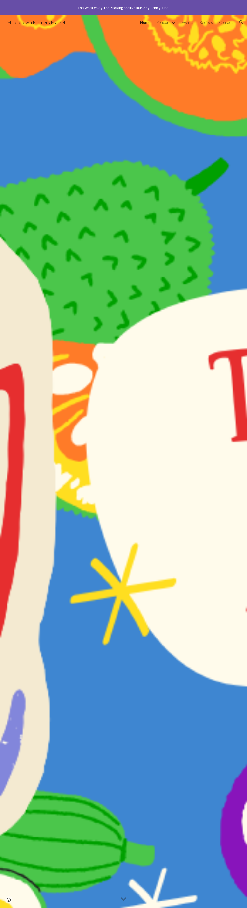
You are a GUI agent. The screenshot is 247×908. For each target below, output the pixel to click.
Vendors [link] (163, 22)
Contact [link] (226, 22)
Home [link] (145, 22)
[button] (241, 22)
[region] (123, 7)
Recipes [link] (206, 22)
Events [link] (187, 22)
